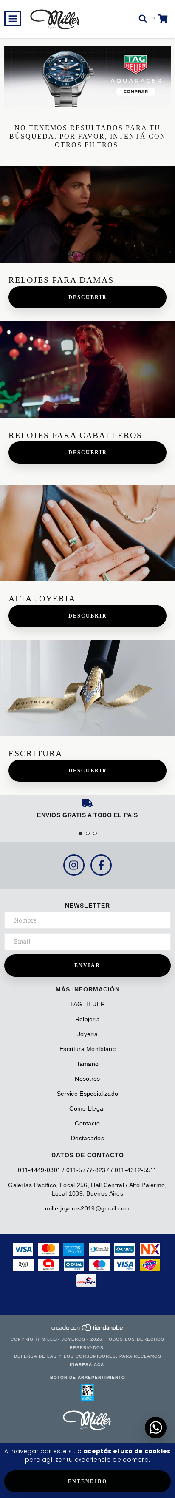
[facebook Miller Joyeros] (101, 865)
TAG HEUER (87, 1004)
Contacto (87, 1123)
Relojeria (87, 1019)
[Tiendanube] (88, 1330)
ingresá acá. (88, 1364)
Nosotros (87, 1078)
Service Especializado (87, 1093)
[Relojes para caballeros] (87, 369)
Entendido (87, 1481)
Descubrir (87, 297)
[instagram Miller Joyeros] (74, 865)
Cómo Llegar (87, 1108)
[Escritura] (87, 688)
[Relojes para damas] (87, 214)
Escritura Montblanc (87, 1048)
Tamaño (87, 1063)
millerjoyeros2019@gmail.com (87, 1208)
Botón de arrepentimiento (87, 1377)
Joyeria (87, 1034)
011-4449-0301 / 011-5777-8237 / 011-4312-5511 (87, 1170)
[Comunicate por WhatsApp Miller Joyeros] (156, 1427)
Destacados (87, 1138)
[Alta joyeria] (87, 533)
